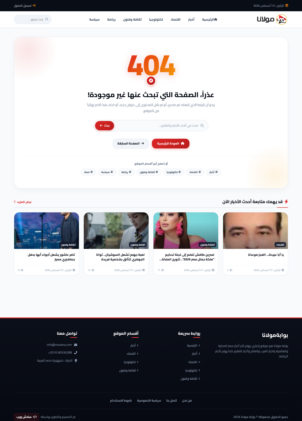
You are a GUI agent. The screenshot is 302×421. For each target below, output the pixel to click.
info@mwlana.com (59, 345)
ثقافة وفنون (189, 378)
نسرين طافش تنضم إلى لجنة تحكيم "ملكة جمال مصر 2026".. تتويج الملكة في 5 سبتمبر (188, 259)
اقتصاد (192, 362)
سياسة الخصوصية (149, 400)
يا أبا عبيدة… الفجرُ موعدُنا (266, 255)
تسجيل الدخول (22, 5)
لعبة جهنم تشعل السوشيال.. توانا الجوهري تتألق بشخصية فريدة (120, 257)
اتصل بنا (171, 400)
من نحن (187, 400)
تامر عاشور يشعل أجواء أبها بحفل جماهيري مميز (51, 257)
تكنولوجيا (191, 370)
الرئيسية (192, 345)
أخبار (194, 353)
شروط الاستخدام (121, 400)
